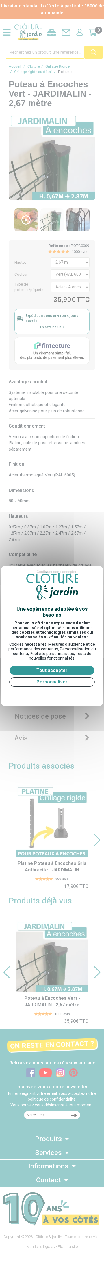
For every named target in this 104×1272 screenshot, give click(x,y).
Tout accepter (52, 670)
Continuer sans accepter (56, 572)
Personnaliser (52, 682)
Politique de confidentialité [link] (52, 693)
